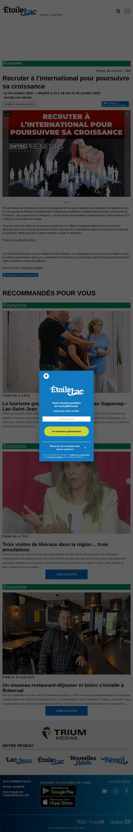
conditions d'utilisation (55, 457)
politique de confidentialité (80, 455)
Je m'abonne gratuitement (66, 431)
